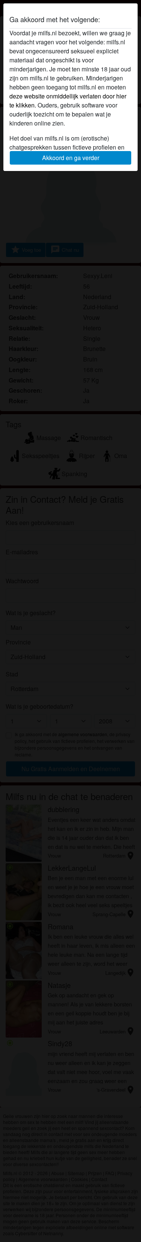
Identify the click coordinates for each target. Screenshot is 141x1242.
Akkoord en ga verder (70, 157)
